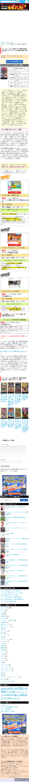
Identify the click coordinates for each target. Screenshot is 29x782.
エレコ (3, 656)
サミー (3, 610)
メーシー (3, 651)
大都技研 (3, 622)
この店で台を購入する (14, 192)
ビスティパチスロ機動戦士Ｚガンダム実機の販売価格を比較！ (18, 399)
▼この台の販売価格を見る (14, 61)
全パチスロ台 (9, 42)
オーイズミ (19, 56)
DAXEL (3, 650)
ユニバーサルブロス (6, 681)
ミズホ (3, 654)
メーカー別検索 (10, 533)
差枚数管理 (9, 695)
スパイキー (4, 641)
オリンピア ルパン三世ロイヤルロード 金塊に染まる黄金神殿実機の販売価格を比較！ (25, 425)
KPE (2, 633)
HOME (2, 42)
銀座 (2, 675)
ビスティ (3, 618)
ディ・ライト (5, 666)
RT (7, 692)
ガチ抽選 (11, 692)
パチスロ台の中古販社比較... (13, 554)
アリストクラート (6, 671)
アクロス (3, 660)
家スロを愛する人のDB (7, 711)
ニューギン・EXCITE (7, 620)
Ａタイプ (16, 698)
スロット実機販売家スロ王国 (9, 707)
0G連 (3, 689)
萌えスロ (3, 679)
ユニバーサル (5, 664)
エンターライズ (5, 639)
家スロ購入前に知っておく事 (9, 595)
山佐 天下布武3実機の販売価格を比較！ (25, 397)
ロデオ (3, 612)
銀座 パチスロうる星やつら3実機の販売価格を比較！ (4, 398)
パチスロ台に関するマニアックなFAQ (12, 593)
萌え (10, 698)
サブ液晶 (17, 692)
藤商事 (3, 647)
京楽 (2, 637)
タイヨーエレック (6, 668)
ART (4, 57)
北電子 (3, 645)
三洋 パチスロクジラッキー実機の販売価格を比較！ (4, 423)
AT (24, 688)
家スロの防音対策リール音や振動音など (12, 599)
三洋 (2, 643)
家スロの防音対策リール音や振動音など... (16, 506)
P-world (3, 705)
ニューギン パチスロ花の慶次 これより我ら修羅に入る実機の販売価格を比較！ (11, 400)
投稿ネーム (3, 459)
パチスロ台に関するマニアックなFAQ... (16, 522)
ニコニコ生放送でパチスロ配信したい (12, 591)
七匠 (2, 662)
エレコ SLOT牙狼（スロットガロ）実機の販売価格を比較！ (18, 424)
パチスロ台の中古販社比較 (8, 601)
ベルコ (3, 658)
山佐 (2, 614)
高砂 (2, 629)
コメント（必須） (5, 444)
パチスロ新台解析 (6, 709)
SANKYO (3, 616)
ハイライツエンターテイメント (10, 677)
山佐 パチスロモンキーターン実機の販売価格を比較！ (11, 423)
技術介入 (16, 695)
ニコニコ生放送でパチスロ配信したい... (16, 570)
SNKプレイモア (5, 624)
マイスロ (21, 692)
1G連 (7, 689)
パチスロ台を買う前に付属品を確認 (11, 597)
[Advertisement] (14, 26)
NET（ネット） (5, 626)
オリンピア (4, 631)
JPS (2, 673)
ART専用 (18, 688)
